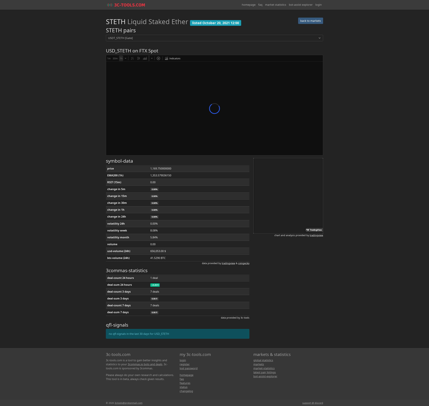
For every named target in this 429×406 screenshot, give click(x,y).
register (185, 364)
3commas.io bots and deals (145, 364)
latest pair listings (264, 372)
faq (260, 5)
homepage (249, 5)
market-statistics (264, 368)
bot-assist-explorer (265, 376)
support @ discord (312, 402)
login (318, 5)
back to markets (310, 21)
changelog (186, 391)
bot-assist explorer (301, 5)
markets (258, 364)
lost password (189, 368)
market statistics (275, 5)
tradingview (228, 263)
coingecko (243, 263)
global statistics (263, 360)
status (184, 387)
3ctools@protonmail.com (128, 402)
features (185, 383)
